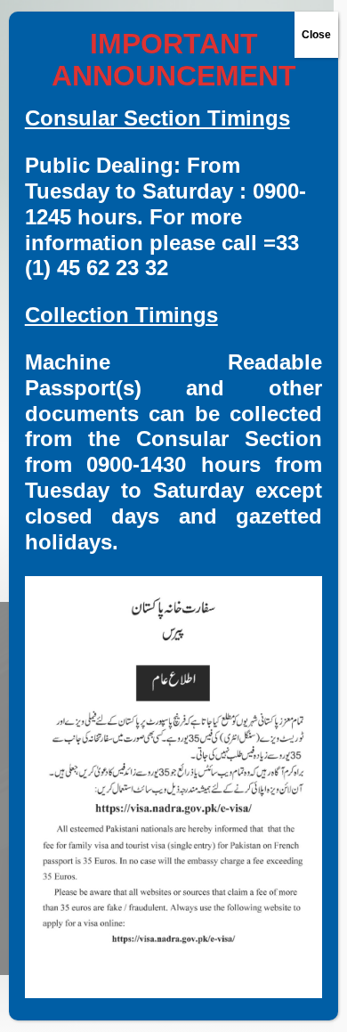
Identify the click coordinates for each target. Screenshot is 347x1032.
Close (316, 34)
